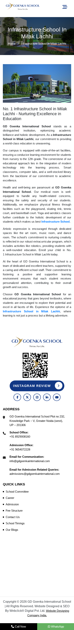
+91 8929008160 (19, 436)
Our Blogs (12, 529)
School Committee (17, 491)
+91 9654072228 (19, 449)
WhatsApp (57, 626)
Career (10, 497)
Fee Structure (14, 510)
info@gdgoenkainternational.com (29, 461)
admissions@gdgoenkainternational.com (34, 473)
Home (12, 43)
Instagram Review (32, 386)
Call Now (20, 626)
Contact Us (13, 517)
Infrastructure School (55, 221)
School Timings (15, 523)
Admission (12, 504)
